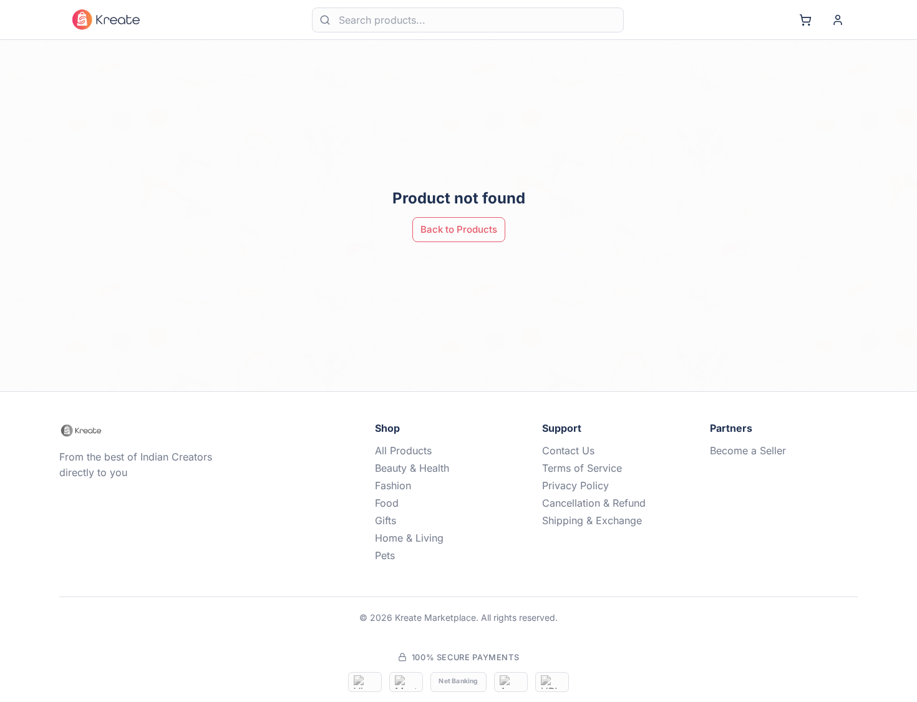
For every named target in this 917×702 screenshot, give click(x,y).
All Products (403, 450)
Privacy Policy (575, 485)
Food (387, 503)
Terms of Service (582, 468)
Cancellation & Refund (594, 503)
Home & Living (409, 538)
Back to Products (458, 229)
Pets (385, 555)
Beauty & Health (412, 468)
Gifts (385, 520)
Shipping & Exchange (592, 520)
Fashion (393, 485)
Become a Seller (748, 450)
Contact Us (568, 450)
